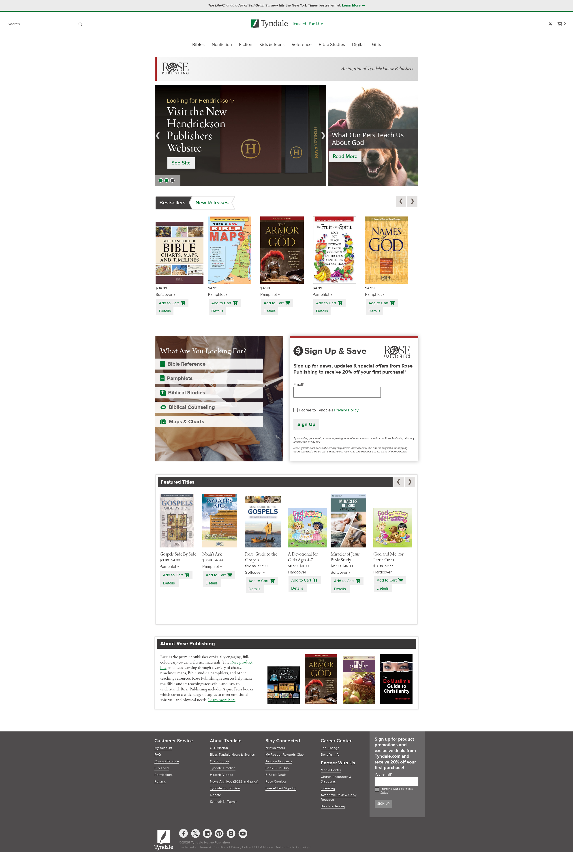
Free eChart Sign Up (281, 788)
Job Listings (330, 748)
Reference (302, 44)
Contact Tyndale (166, 761)
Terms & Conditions (214, 847)
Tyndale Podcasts (278, 761)
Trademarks (188, 847)
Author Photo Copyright (293, 847)
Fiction (245, 44)
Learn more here (221, 700)
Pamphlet (216, 294)
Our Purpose (219, 761)
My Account (163, 748)
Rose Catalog (275, 781)
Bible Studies (332, 44)
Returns (160, 781)
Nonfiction (222, 44)
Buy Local (161, 768)
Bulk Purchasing (333, 806)
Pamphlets (179, 378)
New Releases (212, 202)
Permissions (163, 775)
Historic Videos (221, 775)
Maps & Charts (186, 421)
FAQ (157, 755)
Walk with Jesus (190, 152)
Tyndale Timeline (222, 768)
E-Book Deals (275, 775)
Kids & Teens (271, 44)
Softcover (164, 294)
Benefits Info (330, 755)
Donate (215, 795)
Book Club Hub (277, 768)
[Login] (550, 24)
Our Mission (219, 748)
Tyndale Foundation (225, 788)
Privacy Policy (346, 410)
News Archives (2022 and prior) (234, 781)
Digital (358, 44)
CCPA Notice (263, 847)
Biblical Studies (186, 392)
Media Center (331, 770)
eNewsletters (275, 748)
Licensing (328, 788)
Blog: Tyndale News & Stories (232, 755)
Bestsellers (172, 202)
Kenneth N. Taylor (223, 802)
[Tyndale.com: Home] (287, 24)
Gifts (376, 44)
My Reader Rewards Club (284, 755)
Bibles (198, 44)
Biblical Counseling (192, 407)
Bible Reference (186, 364)
